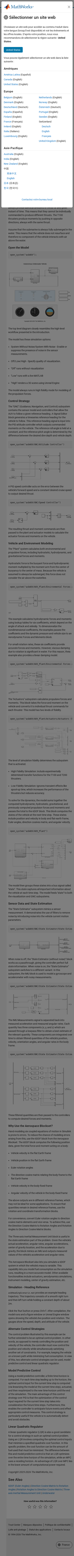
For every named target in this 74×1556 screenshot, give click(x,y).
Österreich (44, 107)
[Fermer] (69, 6)
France (7, 121)
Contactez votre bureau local (37, 199)
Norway (43, 102)
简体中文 (12, 173)
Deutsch (46, 126)
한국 (6, 188)
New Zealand (11, 163)
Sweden (43, 116)
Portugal (43, 112)
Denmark (8, 102)
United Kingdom (47, 141)
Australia (8, 154)
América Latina (12, 74)
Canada (8, 79)
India (6, 159)
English (46, 131)
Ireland (7, 126)
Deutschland (10, 107)
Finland (8, 116)
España (8, 112)
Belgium (8, 97)
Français (46, 136)
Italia (6, 131)
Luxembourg (10, 136)
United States (11, 84)
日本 (6, 183)
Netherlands (45, 97)
